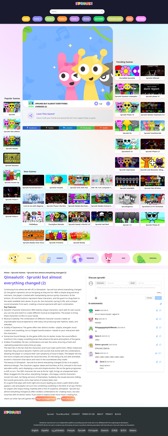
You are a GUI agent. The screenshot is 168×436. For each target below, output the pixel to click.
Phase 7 (74, 19)
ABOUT (100, 414)
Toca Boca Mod (62, 414)
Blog (129, 19)
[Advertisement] (11, 60)
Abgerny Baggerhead (45, 398)
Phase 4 (50, 19)
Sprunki (50, 414)
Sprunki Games (115, 19)
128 (100, 104)
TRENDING (90, 258)
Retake (86, 19)
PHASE (29, 258)
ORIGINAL (153, 258)
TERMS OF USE (88, 414)
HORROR (60, 258)
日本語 (114, 430)
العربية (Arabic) (58, 430)
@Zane (107, 365)
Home (26, 19)
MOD (123, 258)
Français (71, 430)
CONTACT (76, 414)
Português (93, 430)
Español (45, 430)
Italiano (133, 430)
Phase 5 (62, 19)
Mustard (99, 19)
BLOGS (118, 414)
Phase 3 (37, 19)
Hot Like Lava (68, 398)
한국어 (123, 430)
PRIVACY (109, 414)
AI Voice (140, 19)
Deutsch (104, 430)
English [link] (35, 430)
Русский (81, 430)
